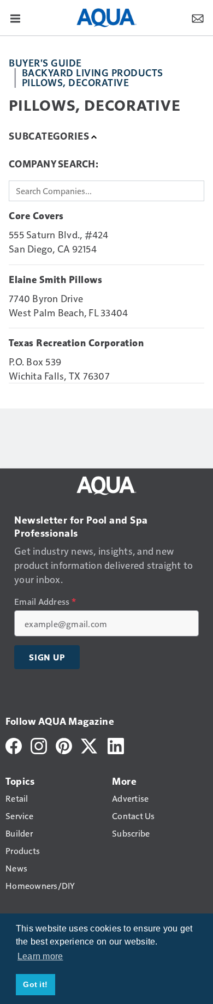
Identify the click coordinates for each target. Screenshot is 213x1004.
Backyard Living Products (92, 72)
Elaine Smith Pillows (55, 280)
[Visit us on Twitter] (90, 744)
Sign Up (47, 657)
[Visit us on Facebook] (13, 744)
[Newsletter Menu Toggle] (197, 17)
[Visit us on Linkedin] (116, 744)
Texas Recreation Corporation (76, 343)
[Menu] (15, 17)
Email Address (45, 601)
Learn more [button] (40, 956)
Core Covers (36, 216)
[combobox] (106, 191)
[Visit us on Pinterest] (64, 744)
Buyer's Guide (45, 62)
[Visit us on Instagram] (39, 744)
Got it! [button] (35, 984)
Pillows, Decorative (75, 82)
